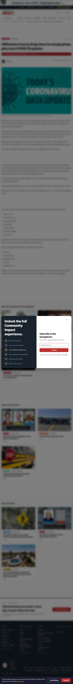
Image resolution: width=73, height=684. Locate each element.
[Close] (66, 319)
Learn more (20, 681)
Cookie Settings (54, 680)
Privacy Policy (65, 354)
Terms (58, 354)
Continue (54, 350)
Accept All (66, 680)
